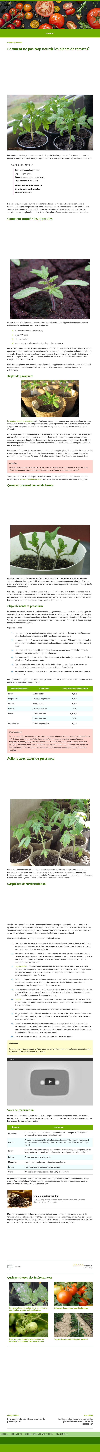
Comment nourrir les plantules (27, 170)
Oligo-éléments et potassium (26, 181)
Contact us (16, 1434)
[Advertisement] (50, 71)
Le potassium (20, 966)
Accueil (4, 1434)
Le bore (18, 999)
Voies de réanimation (23, 192)
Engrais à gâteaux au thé (46, 1196)
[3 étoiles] (78, 1265)
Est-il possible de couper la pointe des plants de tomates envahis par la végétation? (75, 1421)
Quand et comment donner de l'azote (30, 177)
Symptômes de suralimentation (27, 189)
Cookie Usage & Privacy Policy (39, 1434)
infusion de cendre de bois (30, 479)
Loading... (12, 1059)
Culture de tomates (14, 42)
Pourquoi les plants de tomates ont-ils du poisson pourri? (26, 1420)
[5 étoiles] (82, 1265)
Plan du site (62, 1434)
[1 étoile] (74, 1265)
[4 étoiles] (80, 1265)
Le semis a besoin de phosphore (20, 421)
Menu (51, 33)
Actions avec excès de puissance (28, 185)
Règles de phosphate (23, 174)
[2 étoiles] (76, 1265)
